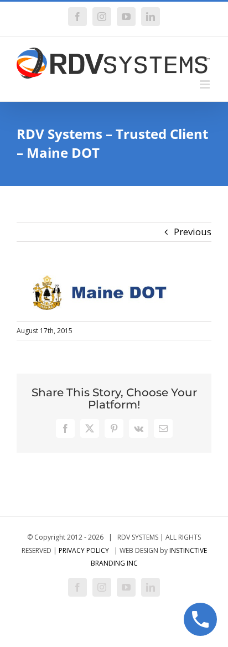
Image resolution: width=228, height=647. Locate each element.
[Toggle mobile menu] (205, 84)
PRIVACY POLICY (84, 550)
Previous (192, 231)
